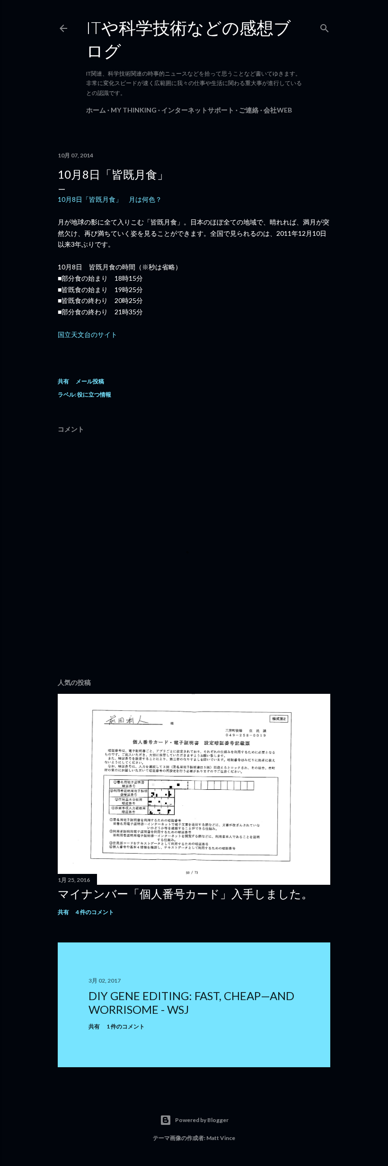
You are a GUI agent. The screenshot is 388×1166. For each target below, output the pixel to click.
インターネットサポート (197, 110)
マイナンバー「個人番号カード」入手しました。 (185, 893)
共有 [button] (63, 381)
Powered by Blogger (202, 1119)
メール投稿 (90, 381)
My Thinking (134, 110)
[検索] (324, 26)
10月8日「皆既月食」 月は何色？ (110, 199)
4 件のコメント (95, 912)
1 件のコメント (125, 1026)
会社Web (278, 110)
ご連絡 (249, 110)
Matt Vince (220, 1137)
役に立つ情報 (94, 394)
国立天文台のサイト (87, 334)
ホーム (96, 110)
